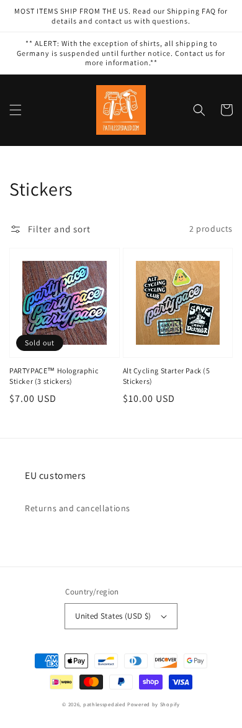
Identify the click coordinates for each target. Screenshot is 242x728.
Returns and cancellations (77, 508)
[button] (15, 110)
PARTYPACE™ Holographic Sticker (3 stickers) (53, 376)
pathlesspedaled (104, 704)
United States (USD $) (113, 616)
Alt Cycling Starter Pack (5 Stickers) (166, 376)
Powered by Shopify (153, 704)
